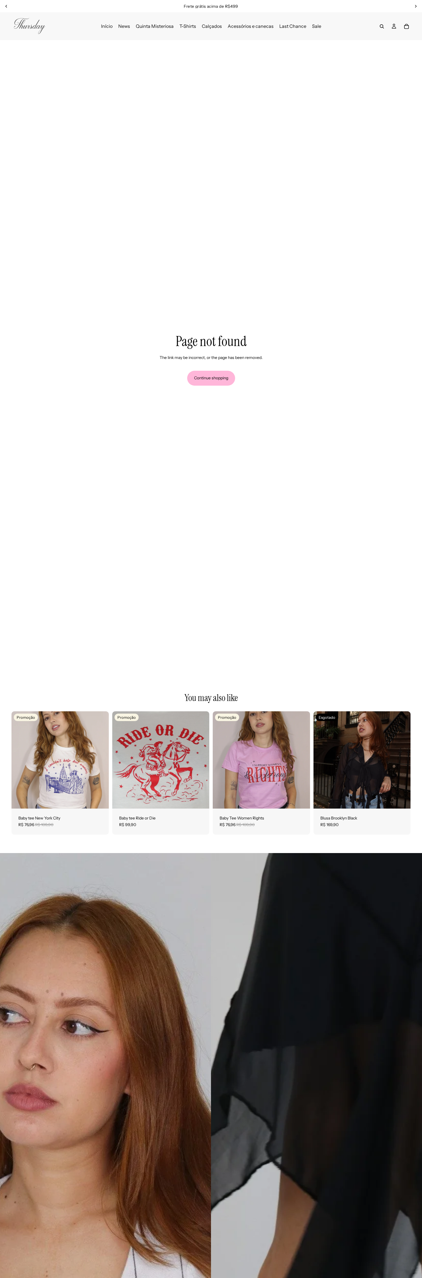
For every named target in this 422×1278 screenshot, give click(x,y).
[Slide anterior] (6, 6)
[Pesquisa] (381, 26)
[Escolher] (100, 800)
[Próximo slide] (415, 6)
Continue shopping (211, 377)
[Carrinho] (406, 26)
